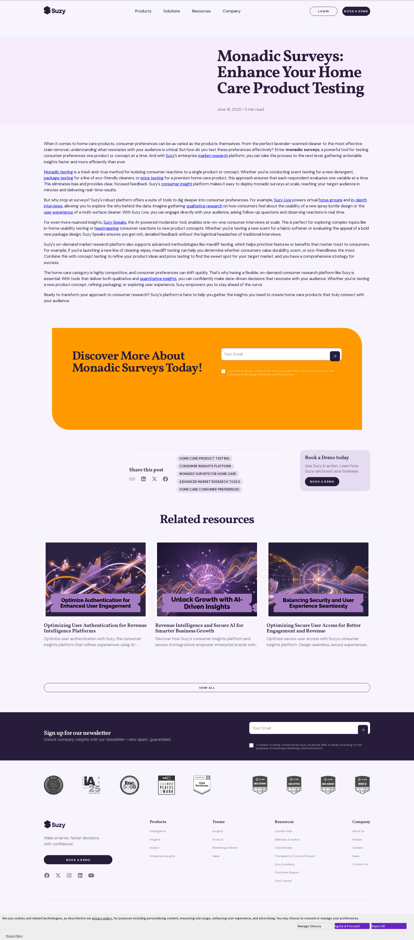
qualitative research (204, 206)
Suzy (170, 155)
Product (218, 839)
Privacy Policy (14, 936)
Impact (154, 848)
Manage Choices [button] (309, 926)
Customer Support (287, 872)
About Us (358, 831)
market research (213, 155)
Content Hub (283, 831)
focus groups (330, 200)
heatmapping (107, 228)
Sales (216, 856)
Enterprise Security (162, 856)
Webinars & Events (287, 839)
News (356, 856)
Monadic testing (58, 172)
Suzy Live (282, 200)
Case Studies (284, 848)
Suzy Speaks (115, 222)
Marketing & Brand (225, 848)
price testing (152, 178)
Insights (155, 839)
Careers (357, 848)
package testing (58, 178)
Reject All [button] (378, 926)
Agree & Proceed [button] (347, 926)
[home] (55, 11)
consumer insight (176, 184)
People (357, 839)
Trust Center (283, 881)
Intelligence (158, 831)
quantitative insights (158, 278)
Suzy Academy (285, 864)
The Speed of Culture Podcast (295, 856)
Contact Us (360, 864)
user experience (58, 212)
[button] (143, 11)
